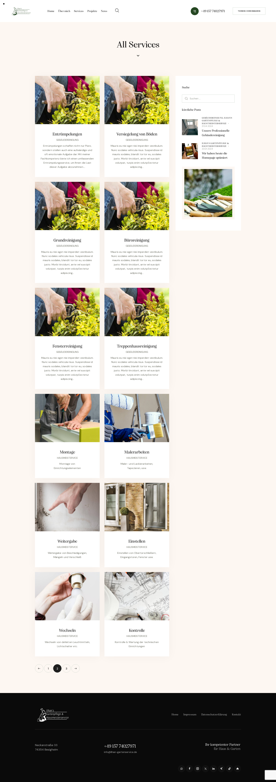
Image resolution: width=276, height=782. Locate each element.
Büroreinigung (136, 240)
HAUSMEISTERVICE (67, 458)
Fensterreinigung (67, 346)
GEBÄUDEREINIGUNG (67, 140)
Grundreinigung (67, 240)
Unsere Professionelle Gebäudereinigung (216, 133)
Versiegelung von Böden (136, 134)
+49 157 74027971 (120, 746)
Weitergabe (67, 541)
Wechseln (67, 631)
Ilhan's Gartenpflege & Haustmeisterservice (217, 121)
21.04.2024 (207, 126)
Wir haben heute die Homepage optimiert (214, 156)
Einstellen (136, 541)
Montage (67, 452)
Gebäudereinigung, (213, 118)
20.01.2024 (207, 148)
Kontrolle (137, 631)
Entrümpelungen (67, 134)
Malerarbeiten (136, 452)
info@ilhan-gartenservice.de (120, 752)
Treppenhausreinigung (137, 346)
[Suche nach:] (208, 98)
